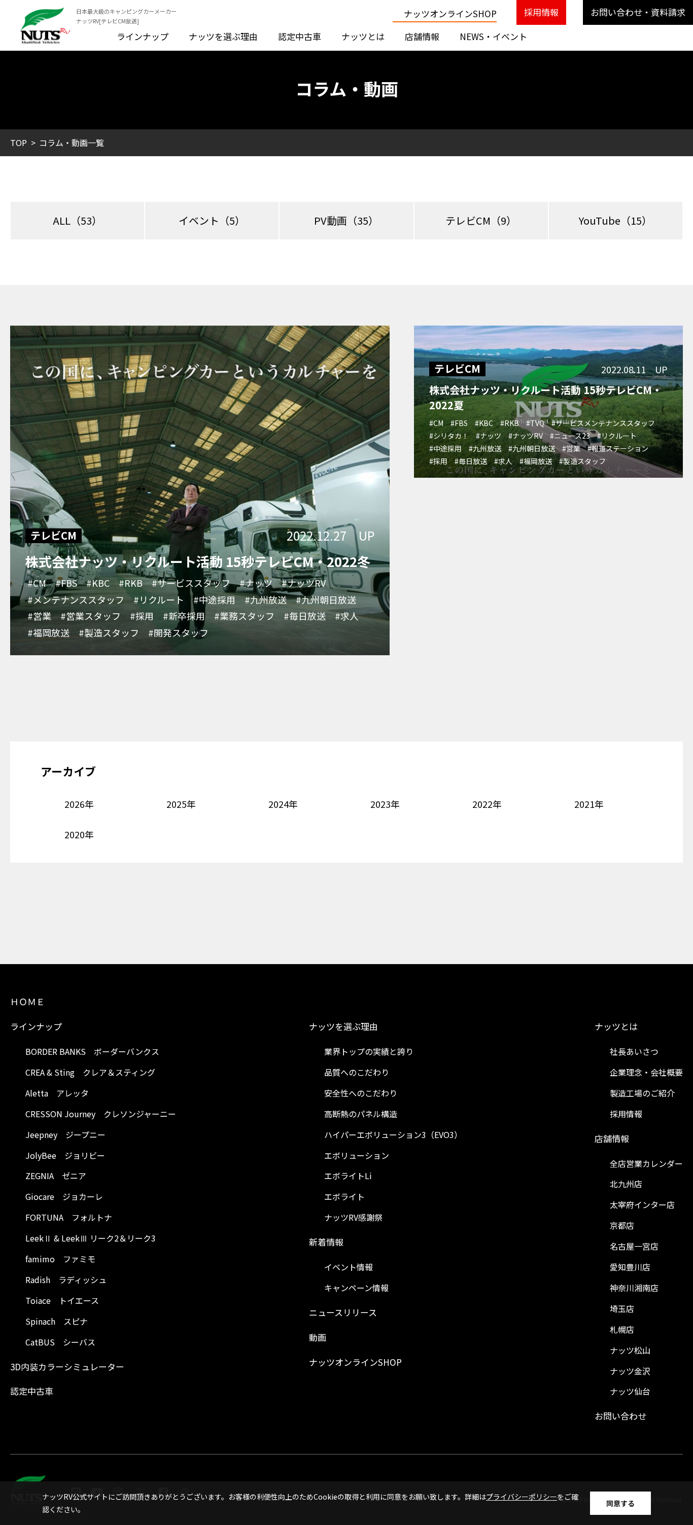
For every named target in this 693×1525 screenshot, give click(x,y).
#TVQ (535, 423)
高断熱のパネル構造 (360, 1114)
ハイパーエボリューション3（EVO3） (393, 1134)
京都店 (622, 1225)
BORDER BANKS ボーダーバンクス (92, 1051)
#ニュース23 (570, 436)
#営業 (39, 615)
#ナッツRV (304, 582)
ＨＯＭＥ (27, 1001)
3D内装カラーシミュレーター (67, 1366)
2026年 (79, 803)
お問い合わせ (620, 1415)
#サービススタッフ (191, 582)
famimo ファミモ (60, 1259)
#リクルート (158, 599)
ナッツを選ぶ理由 (223, 36)
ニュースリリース (343, 1312)
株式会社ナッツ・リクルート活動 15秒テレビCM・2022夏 (545, 397)
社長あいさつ (634, 1051)
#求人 (347, 615)
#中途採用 (214, 599)
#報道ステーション (617, 448)
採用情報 (541, 12)
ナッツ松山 (630, 1350)
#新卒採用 (184, 615)
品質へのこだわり (356, 1072)
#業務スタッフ (244, 615)
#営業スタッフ (90, 615)
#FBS (66, 582)
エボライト (344, 1196)
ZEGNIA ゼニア (55, 1175)
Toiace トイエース (62, 1300)
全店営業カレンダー (646, 1163)
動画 (317, 1337)
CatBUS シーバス (60, 1342)
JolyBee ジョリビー (65, 1155)
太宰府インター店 (642, 1204)
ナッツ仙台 (630, 1391)
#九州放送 (266, 599)
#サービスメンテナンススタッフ (603, 423)
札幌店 (622, 1329)
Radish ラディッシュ (66, 1279)
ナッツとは (363, 36)
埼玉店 (622, 1308)
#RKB (131, 582)
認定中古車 (299, 36)
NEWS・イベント (493, 36)
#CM (36, 582)
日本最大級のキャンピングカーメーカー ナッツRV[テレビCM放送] (126, 16)
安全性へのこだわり (360, 1093)
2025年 (181, 803)
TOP (18, 142)
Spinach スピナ (56, 1321)
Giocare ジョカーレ (64, 1196)
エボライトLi (348, 1175)
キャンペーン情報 (356, 1288)
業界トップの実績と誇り (368, 1051)
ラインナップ (142, 36)
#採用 (142, 615)
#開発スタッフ (178, 632)
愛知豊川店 (630, 1267)
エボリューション (356, 1155)
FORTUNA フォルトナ (68, 1217)
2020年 (79, 834)
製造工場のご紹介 (642, 1093)
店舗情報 (422, 36)
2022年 (487, 803)
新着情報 (326, 1241)
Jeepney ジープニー (65, 1134)
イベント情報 (348, 1267)
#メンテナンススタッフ (75, 599)
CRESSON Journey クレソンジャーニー (100, 1114)
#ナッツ (255, 582)
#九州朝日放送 (326, 599)
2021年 (589, 803)
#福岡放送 (48, 632)
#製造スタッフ (109, 632)
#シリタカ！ (449, 436)
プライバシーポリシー (521, 1497)
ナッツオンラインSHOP (450, 13)
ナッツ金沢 (630, 1371)
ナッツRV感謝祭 (353, 1217)
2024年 (283, 803)
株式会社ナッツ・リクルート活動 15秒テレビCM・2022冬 (197, 561)
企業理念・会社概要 (646, 1072)
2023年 (385, 803)
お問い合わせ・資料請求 (638, 12)
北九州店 (626, 1184)
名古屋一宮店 (634, 1246)
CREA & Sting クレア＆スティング (90, 1072)
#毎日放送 (305, 615)
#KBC (98, 582)
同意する (620, 1503)
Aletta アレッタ (57, 1093)
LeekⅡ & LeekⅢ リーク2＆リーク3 (90, 1238)
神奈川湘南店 (634, 1288)
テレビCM (53, 535)
